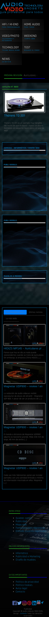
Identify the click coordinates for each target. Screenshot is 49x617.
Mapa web (21, 524)
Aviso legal (21, 588)
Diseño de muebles (26, 559)
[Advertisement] (24, 189)
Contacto (20, 591)
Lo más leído (11, 318)
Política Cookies (24, 585)
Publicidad (21, 521)
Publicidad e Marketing (28, 556)
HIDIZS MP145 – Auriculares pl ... (24, 348)
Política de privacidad (27, 582)
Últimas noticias (36, 312)
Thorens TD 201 (14, 115)
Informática (22, 553)
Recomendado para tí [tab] (15, 312)
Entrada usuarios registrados (31, 531)
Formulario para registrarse (30, 528)
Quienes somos (24, 518)
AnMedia (23, 613)
